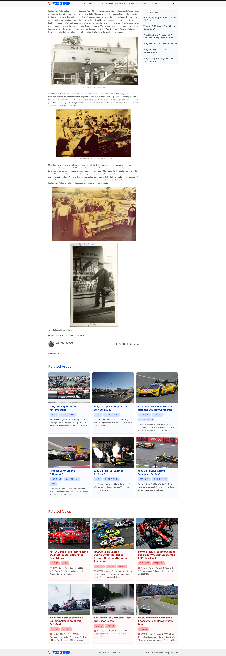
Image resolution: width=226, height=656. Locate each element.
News (138, 3)
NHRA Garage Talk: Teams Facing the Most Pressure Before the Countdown (69, 555)
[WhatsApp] (127, 344)
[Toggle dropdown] (84, 3)
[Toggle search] (174, 3)
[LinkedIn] (123, 344)
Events (55, 563)
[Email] (138, 344)
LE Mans (157, 415)
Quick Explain (67, 415)
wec (54, 484)
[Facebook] (116, 344)
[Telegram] (134, 344)
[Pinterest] (131, 344)
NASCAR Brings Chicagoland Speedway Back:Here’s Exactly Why (155, 621)
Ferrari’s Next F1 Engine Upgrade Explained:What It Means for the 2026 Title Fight (157, 555)
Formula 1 (144, 415)
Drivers (99, 566)
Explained (145, 3)
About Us (116, 653)
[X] (120, 344)
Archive (154, 3)
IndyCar (66, 629)
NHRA (131, 3)
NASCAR (122, 566)
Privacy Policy (104, 653)
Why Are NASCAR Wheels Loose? (160, 43)
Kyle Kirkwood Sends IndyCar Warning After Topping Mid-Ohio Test (67, 621)
